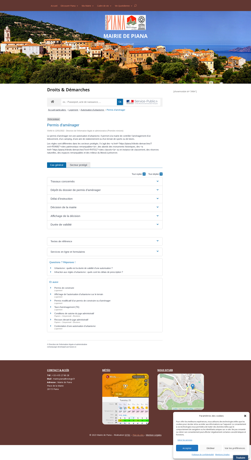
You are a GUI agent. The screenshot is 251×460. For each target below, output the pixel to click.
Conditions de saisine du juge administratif (74, 313)
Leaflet (175, 409)
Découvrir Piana (68, 6)
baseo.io (72, 347)
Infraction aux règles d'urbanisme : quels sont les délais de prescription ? (88, 272)
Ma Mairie (86, 6)
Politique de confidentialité (203, 454)
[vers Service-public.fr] (142, 102)
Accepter (187, 448)
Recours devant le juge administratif (71, 319)
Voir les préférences (235, 448)
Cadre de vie (103, 6)
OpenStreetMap (187, 409)
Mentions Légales (222, 454)
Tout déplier (154, 174)
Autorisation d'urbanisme (93, 110)
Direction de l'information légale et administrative (68, 344)
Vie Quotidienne (122, 6)
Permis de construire (64, 288)
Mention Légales (154, 435)
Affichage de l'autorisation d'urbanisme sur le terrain (78, 294)
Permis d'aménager (116, 110)
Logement (74, 110)
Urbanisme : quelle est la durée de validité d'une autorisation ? (83, 268)
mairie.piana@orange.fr (64, 378)
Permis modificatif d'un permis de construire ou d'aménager (82, 300)
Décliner (211, 448)
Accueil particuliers (57, 110)
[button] (245, 415)
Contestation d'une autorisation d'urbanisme (75, 326)
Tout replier (137, 174)
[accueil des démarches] (52, 101)
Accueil (54, 6)
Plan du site (138, 435)
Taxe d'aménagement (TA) (66, 307)
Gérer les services (185, 440)
